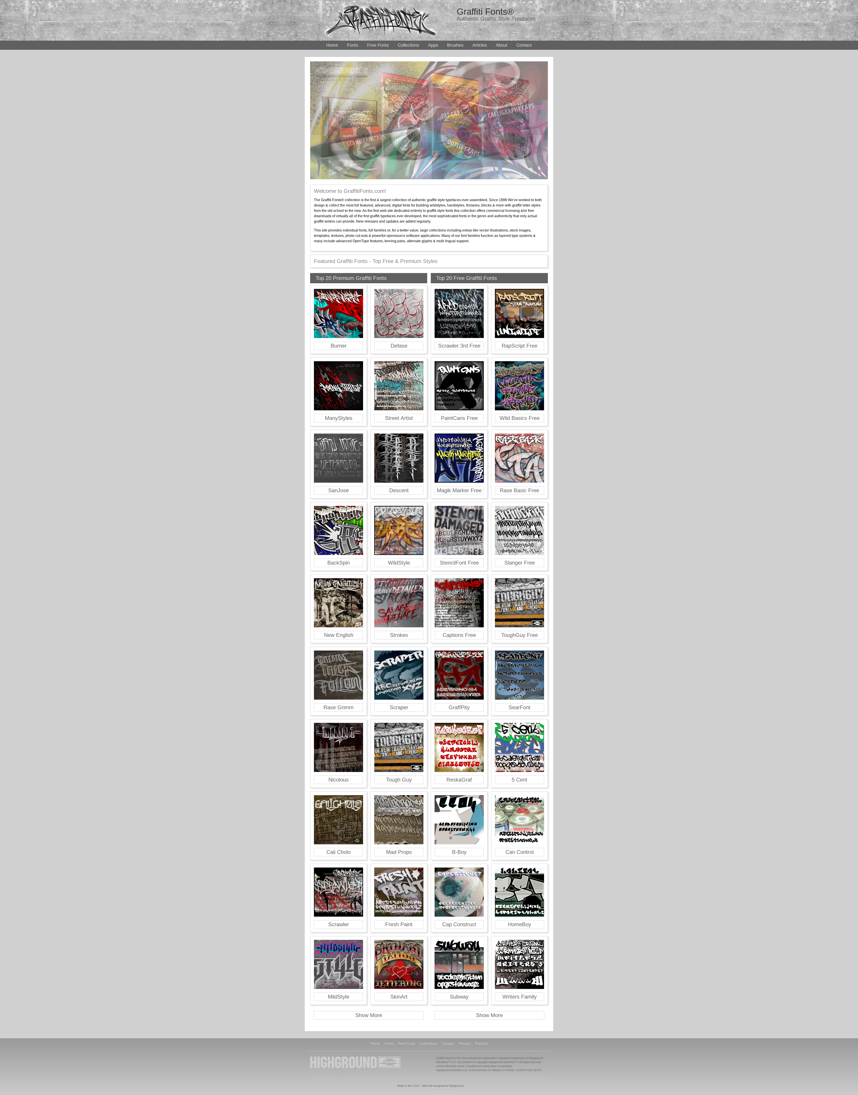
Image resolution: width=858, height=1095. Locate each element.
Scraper (399, 707)
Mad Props (399, 852)
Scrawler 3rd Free (459, 346)
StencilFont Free (459, 563)
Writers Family (520, 997)
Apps (433, 45)
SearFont (519, 707)
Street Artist (399, 418)
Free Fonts (378, 45)
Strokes (399, 635)
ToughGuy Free (519, 635)
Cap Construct (459, 924)
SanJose (338, 490)
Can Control (519, 852)
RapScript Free (519, 346)
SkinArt (399, 997)
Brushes (455, 45)
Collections (408, 45)
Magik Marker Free (459, 490)
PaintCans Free (459, 418)
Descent (399, 490)
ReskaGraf (459, 780)
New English (338, 635)
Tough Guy (399, 780)
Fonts (352, 45)
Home (332, 45)
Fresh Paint (398, 924)
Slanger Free (519, 563)
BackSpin (338, 563)
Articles (479, 45)
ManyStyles (338, 418)
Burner (339, 346)
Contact (524, 45)
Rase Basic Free (519, 490)
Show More (368, 1015)
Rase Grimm (338, 707)
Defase (399, 346)
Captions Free (459, 635)
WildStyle (399, 563)
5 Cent (519, 780)
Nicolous (338, 780)
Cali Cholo (338, 852)
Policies (481, 1043)
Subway (459, 997)
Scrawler (338, 924)
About (501, 45)
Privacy (465, 1043)
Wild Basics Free (520, 418)
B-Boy (459, 852)
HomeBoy (519, 924)
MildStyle (338, 997)
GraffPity (459, 707)
